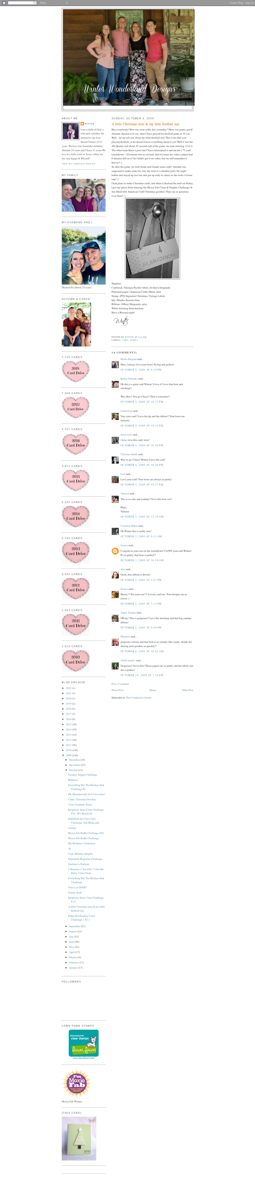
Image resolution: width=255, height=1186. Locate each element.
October (73, 770)
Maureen (125, 636)
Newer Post (118, 690)
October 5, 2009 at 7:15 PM (141, 603)
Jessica (124, 545)
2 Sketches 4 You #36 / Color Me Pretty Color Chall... (86, 871)
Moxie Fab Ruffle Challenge (83, 838)
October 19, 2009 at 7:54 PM (142, 675)
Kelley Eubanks (129, 378)
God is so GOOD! (77, 887)
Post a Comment (120, 684)
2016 (69, 719)
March (73, 957)
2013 (69, 734)
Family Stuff (74, 892)
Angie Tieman (128, 612)
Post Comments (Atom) (138, 697)
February (74, 962)
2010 (69, 750)
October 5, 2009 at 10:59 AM (142, 560)
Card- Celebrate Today (80, 804)
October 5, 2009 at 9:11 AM (141, 536)
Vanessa (125, 493)
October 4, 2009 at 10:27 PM (142, 484)
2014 (69, 729)
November (75, 765)
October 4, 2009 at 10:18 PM (142, 425)
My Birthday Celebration (81, 843)
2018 (69, 708)
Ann (123, 569)
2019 (69, 703)
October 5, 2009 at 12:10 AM (142, 516)
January (73, 967)
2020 (69, 698)
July (71, 936)
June (72, 941)
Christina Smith (129, 454)
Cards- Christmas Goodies (82, 799)
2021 (69, 693)
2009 (69, 755)
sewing (72, 828)
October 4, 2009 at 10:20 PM (142, 445)
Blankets (73, 780)
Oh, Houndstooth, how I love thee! (86, 794)
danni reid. (126, 434)
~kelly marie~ (128, 660)
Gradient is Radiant (78, 864)
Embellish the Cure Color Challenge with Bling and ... (84, 820)
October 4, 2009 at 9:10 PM (141, 369)
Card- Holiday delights (80, 853)
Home (153, 690)
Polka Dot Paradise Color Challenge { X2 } (81, 918)
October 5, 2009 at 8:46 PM (141, 627)
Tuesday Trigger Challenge (82, 774)
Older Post (187, 690)
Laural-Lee (126, 411)
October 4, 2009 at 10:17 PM (142, 401)
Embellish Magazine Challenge (85, 859)
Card (125, 340)
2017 (69, 714)
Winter (89, 123)
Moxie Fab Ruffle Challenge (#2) (86, 833)
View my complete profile (78, 163)
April (72, 952)
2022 (69, 688)
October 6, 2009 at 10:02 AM (142, 651)
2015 (69, 724)
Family (134, 340)
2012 (69, 740)
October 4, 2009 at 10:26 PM (142, 465)
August (73, 931)
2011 (69, 745)
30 (69, 848)
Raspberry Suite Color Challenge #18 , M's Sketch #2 (86, 811)
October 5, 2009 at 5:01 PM (141, 580)
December (74, 759)
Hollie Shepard (129, 359)
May (72, 947)
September (75, 926)
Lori (123, 474)
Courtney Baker (129, 525)
